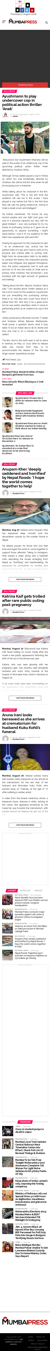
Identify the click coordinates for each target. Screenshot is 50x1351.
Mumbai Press (18, 493)
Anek (20, 364)
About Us (40, 1337)
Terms (31, 1340)
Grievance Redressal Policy (38, 1348)
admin (15, 116)
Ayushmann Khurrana (35, 364)
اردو (20, 5)
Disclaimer (42, 1340)
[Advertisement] (25, 56)
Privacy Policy (38, 1344)
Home (30, 1337)
